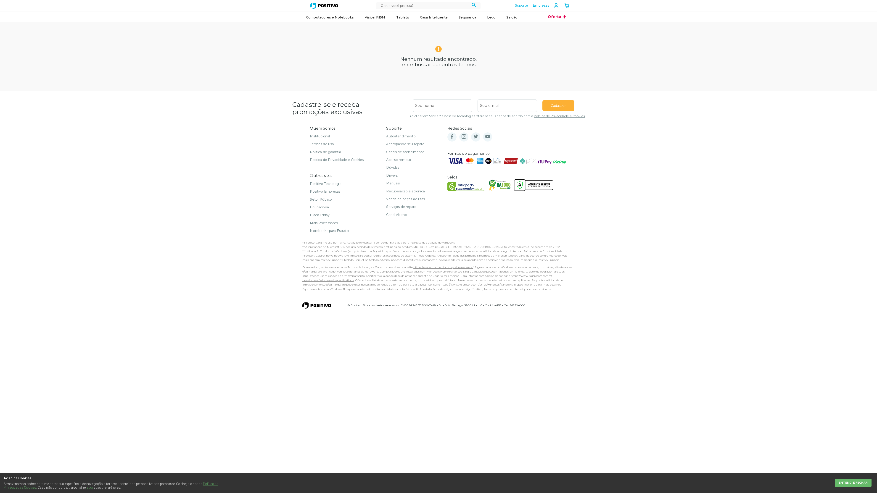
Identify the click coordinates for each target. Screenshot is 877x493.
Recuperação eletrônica (405, 191)
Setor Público (321, 199)
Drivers (392, 175)
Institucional (320, 136)
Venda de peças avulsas (405, 199)
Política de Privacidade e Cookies (559, 116)
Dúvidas (392, 167)
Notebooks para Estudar (329, 231)
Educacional (320, 207)
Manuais (393, 183)
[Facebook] (452, 136)
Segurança (467, 17)
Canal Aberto (396, 215)
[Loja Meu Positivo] (324, 6)
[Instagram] (464, 136)
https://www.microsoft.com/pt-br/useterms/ (443, 267)
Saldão (511, 17)
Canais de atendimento (405, 152)
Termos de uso (322, 144)
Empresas (541, 5)
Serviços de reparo (401, 207)
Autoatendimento (400, 136)
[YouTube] (487, 136)
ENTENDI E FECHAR (853, 482)
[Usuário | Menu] (556, 5)
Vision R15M (375, 17)
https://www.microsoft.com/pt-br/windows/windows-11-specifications (488, 284)
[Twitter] (475, 136)
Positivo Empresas (325, 191)
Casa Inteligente (434, 17)
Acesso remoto (398, 160)
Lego (491, 17)
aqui (90, 487)
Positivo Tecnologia (325, 184)
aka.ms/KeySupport (328, 260)
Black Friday (320, 215)
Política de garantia (325, 152)
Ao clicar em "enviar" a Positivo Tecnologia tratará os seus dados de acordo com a (497, 116)
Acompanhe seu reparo (405, 144)
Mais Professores (324, 223)
